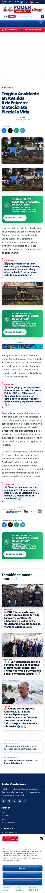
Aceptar (22, 868)
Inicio (4, 812)
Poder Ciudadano (14, 784)
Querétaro (7, 87)
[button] (41, 839)
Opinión (5, 819)
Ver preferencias (22, 882)
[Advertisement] (22, 56)
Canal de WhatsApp (9, 833)
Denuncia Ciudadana (9, 823)
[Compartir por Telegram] (22, 130)
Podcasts (5, 816)
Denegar (22, 875)
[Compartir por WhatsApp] (16, 130)
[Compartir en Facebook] (4, 130)
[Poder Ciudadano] (23, 9)
